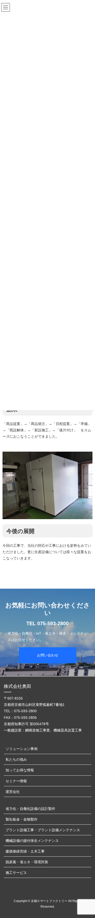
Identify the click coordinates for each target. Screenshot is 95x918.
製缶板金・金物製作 (21, 819)
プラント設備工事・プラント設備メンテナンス (43, 830)
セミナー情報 (16, 781)
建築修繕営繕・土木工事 (25, 851)
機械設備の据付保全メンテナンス (32, 841)
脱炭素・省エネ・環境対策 (27, 862)
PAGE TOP (87, 886)
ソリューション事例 (21, 749)
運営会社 (13, 792)
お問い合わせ (47, 655)
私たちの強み (16, 759)
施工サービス (16, 873)
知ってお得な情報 (20, 770)
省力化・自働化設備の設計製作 (30, 809)
